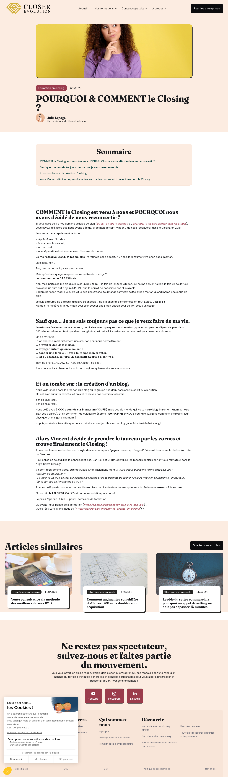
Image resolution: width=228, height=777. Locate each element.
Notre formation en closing (156, 736)
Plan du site (210, 769)
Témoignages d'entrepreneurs (116, 743)
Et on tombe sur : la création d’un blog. (64, 173)
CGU (66, 769)
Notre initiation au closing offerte (156, 728)
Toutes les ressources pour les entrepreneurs (197, 734)
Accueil (82, 8)
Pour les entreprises (207, 8)
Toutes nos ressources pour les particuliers (159, 744)
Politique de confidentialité (157, 769)
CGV (106, 769)
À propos (104, 731)
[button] (104, 8)
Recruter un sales (190, 726)
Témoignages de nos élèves (114, 737)
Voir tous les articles (206, 545)
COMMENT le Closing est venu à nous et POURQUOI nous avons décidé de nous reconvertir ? (97, 161)
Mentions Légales (20, 769)
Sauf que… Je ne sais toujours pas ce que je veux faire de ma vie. (80, 167)
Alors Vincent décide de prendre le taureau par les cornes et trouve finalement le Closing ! (95, 179)
